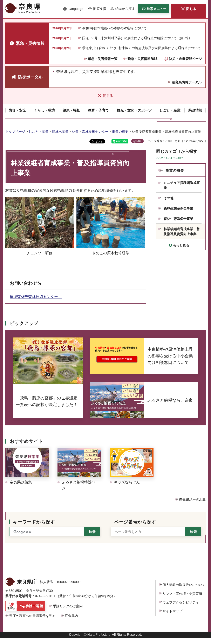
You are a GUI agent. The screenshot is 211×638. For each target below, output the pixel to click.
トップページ (15, 131)
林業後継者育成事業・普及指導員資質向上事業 (182, 231)
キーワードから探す (34, 521)
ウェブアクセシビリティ (181, 602)
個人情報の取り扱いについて (184, 585)
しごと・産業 (38, 131)
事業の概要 (120, 131)
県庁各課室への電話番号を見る (32, 616)
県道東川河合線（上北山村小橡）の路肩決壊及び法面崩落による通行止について (141, 48)
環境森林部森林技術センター (36, 297)
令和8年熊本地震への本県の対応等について (114, 28)
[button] (73, 9)
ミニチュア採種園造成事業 (182, 185)
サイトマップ (172, 611)
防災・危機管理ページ (185, 58)
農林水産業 (60, 131)
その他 (168, 198)
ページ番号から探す (135, 521)
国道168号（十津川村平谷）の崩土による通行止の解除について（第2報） (137, 38)
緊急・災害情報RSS (143, 58)
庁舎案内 (71, 616)
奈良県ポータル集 (192, 499)
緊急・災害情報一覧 (102, 58)
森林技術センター (95, 131)
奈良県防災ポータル (187, 82)
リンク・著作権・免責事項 (182, 593)
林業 (75, 131)
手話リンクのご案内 (68, 606)
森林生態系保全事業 (178, 208)
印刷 (138, 141)
